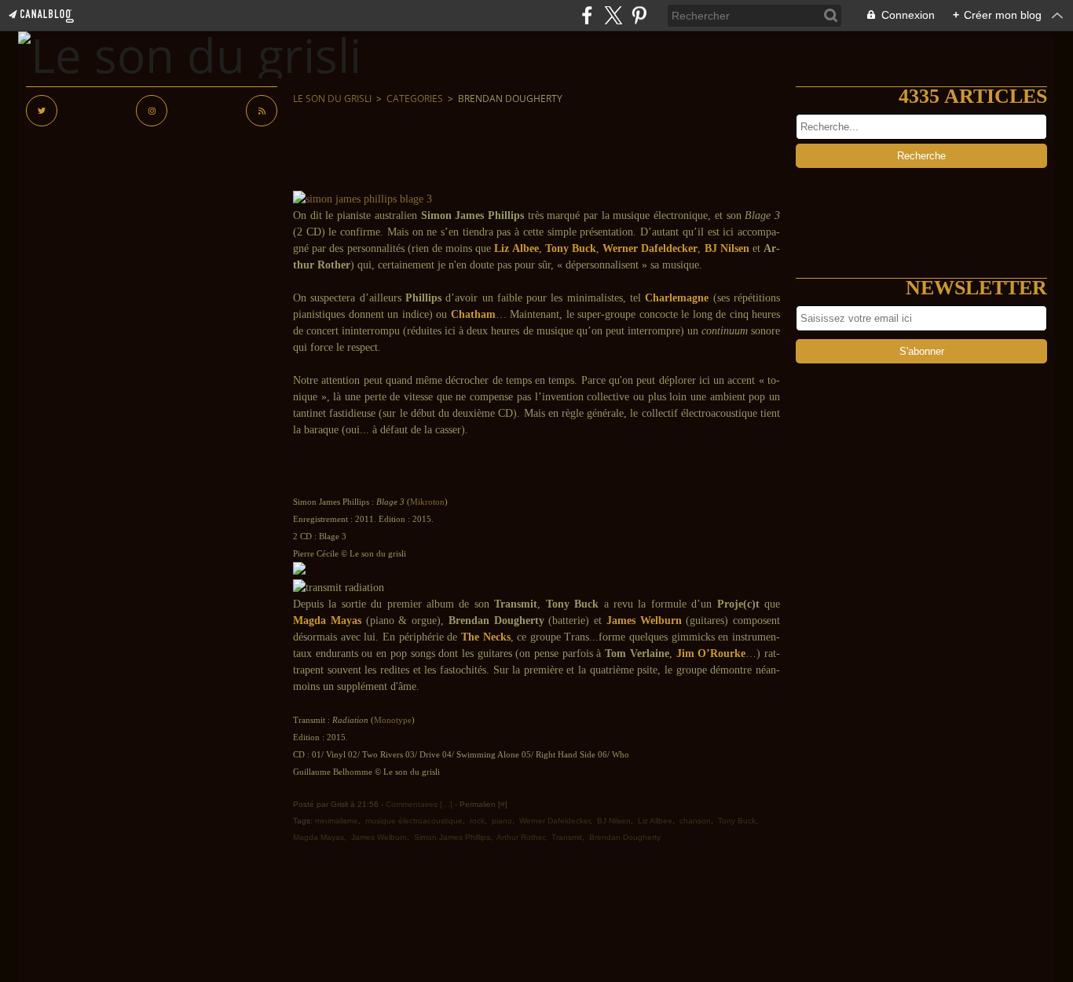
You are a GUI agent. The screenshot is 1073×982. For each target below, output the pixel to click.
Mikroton (427, 502)
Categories (414, 98)
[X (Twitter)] (613, 15)
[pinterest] (639, 15)
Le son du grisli (332, 98)
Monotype (393, 720)
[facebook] (587, 15)
